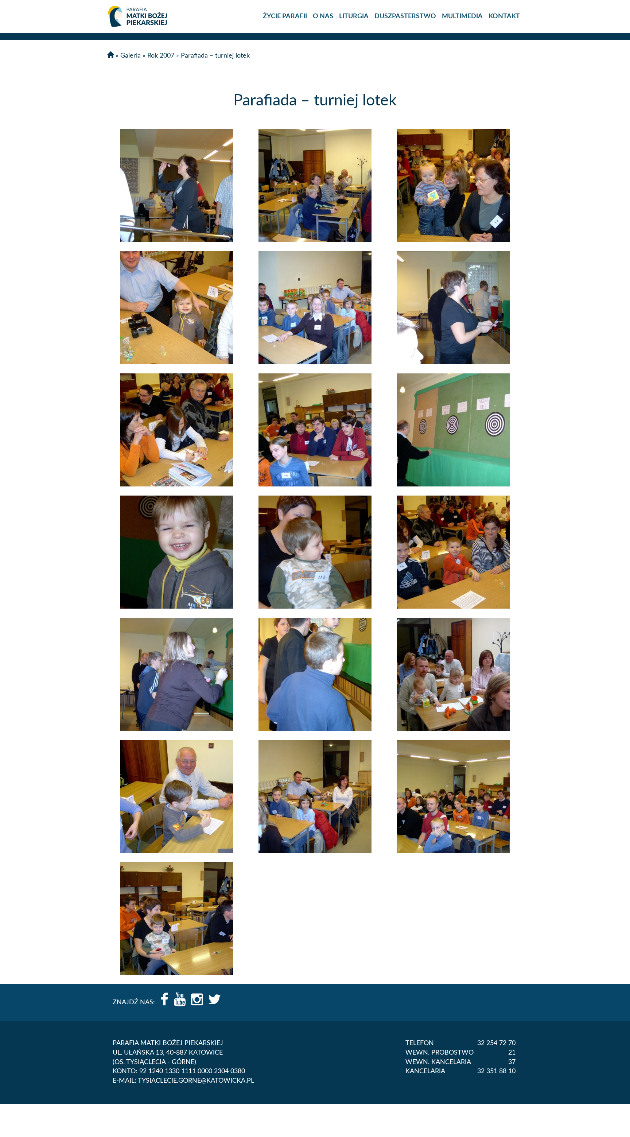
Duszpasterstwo (405, 16)
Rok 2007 (160, 56)
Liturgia (354, 16)
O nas (323, 16)
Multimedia (462, 16)
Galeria (130, 56)
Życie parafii (285, 16)
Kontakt (504, 16)
